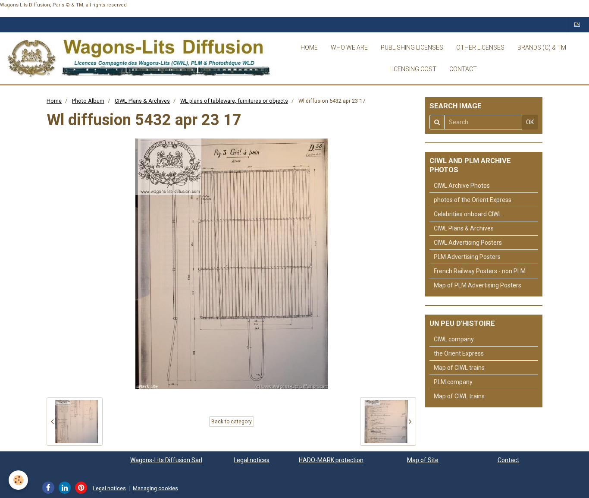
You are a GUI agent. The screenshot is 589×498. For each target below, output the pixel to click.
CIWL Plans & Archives (142, 101)
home (309, 47)
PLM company (453, 381)
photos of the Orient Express (472, 199)
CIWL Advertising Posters (468, 242)
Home (54, 101)
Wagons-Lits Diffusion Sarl (166, 460)
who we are (349, 47)
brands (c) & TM (541, 47)
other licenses (480, 47)
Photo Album (88, 101)
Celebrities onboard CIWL (467, 214)
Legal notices (251, 460)
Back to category (231, 422)
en (577, 24)
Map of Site (423, 460)
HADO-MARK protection (331, 460)
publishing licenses (412, 47)
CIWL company (454, 339)
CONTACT (463, 69)
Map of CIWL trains (459, 367)
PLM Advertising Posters (467, 256)
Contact (508, 460)
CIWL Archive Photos (462, 185)
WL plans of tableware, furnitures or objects (234, 101)
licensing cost (412, 69)
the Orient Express (459, 353)
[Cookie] (18, 480)
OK (530, 122)
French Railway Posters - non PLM (480, 271)
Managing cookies (155, 488)
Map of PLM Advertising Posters (477, 285)
